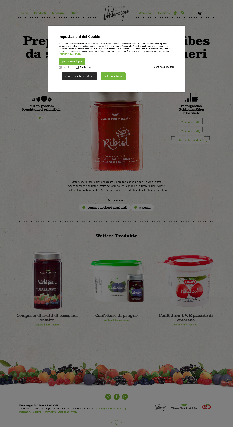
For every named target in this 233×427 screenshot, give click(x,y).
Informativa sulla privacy (70, 54)
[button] (164, 67)
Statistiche (85, 67)
